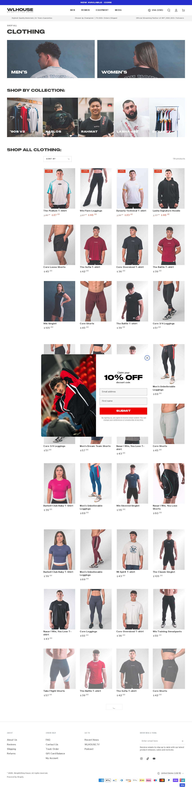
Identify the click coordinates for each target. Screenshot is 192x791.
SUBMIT (123, 411)
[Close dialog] (147, 357)
